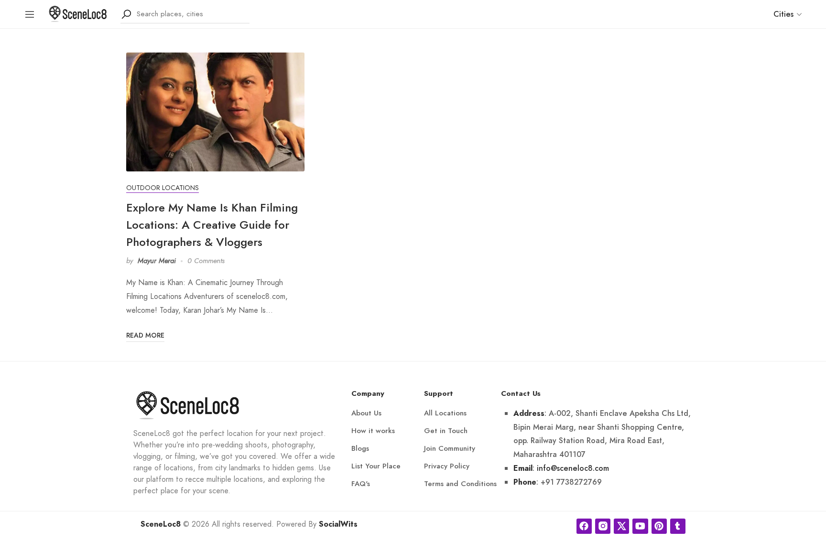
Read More (145, 335)
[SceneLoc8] (78, 13)
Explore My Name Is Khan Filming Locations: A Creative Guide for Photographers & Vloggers (212, 224)
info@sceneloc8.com (573, 468)
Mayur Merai (157, 260)
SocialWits (338, 524)
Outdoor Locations (162, 187)
